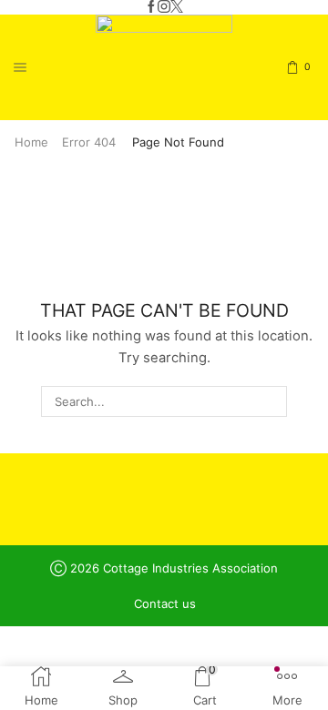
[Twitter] (176, 7)
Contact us (165, 604)
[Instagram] (164, 7)
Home (31, 142)
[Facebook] (151, 7)
